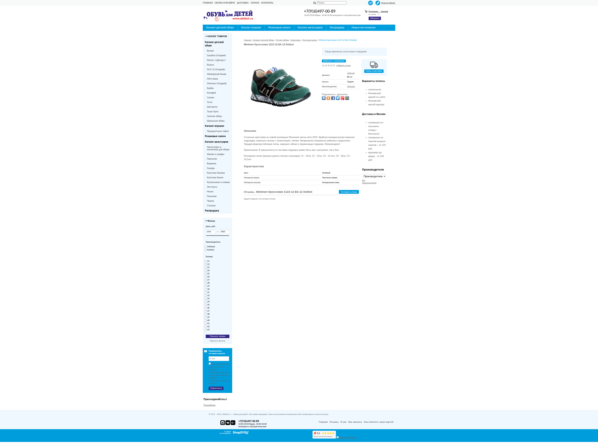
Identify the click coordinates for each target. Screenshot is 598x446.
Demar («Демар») (216, 60)
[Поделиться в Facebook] (333, 98)
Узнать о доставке (374, 71)
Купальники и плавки (218, 182)
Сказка (210, 97)
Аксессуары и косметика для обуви (218, 148)
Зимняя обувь (214, 116)
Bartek (210, 51)
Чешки (210, 201)
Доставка (243, 3)
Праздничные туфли (218, 131)
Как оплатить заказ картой (378, 422)
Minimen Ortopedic (217, 83)
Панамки (212, 196)
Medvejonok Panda (216, 74)
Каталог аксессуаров (216, 142)
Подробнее (210, 405)
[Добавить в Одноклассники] (328, 98)
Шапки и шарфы (215, 154)
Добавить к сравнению (333, 61)
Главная (208, 3)
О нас (343, 422)
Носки (210, 191)
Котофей (211, 93)
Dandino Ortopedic (216, 55)
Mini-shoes (212, 79)
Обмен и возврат (225, 3)
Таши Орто (212, 111)
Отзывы (334, 422)
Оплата (255, 3)
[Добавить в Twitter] (338, 98)
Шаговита (212, 107)
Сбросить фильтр (217, 341)
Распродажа (212, 210)
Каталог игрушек (214, 126)
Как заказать (355, 422)
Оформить (375, 18)
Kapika (210, 88)
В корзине (378, 11)
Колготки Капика (216, 173)
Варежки (211, 163)
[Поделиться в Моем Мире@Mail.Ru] (347, 98)
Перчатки (212, 159)
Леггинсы (212, 187)
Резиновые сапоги (215, 136)
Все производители (369, 181)
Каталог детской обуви (214, 44)
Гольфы (211, 168)
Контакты (267, 3)
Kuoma (210, 65)
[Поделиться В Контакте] (324, 98)
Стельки (211, 205)
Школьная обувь (216, 121)
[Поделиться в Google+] (342, 98)
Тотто (209, 102)
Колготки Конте (215, 177)
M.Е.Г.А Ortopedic (216, 69)
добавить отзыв (343, 65)
